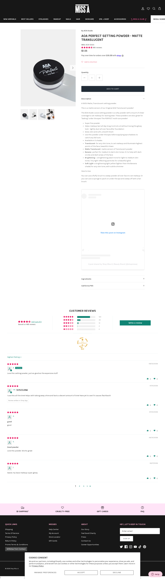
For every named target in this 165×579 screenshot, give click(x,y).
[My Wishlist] (148, 9)
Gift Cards (53, 541)
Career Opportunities (90, 544)
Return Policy (10, 541)
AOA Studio (88, 31)
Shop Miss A (14, 568)
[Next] (73, 68)
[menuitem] (10, 19)
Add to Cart (113, 89)
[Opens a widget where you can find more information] (155, 574)
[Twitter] (121, 546)
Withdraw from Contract (16, 549)
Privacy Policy (38, 566)
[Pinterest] (144, 546)
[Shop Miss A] (82, 9)
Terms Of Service (12, 533)
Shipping (9, 529)
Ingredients (86, 279)
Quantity (84, 72)
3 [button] (83, 486)
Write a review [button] (135, 323)
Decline (117, 572)
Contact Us (86, 541)
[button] (87, 47)
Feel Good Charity (88, 533)
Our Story (85, 529)
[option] (48, 67)
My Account (54, 533)
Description (86, 99)
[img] (12, 364)
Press (83, 537)
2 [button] (79, 486)
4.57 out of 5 (36, 322)
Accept (81, 572)
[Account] (142, 8)
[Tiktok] (139, 546)
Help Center (54, 529)
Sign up (126, 538)
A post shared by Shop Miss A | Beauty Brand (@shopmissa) (112, 264)
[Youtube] (135, 546)
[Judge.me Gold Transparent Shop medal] (82, 342)
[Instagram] (130, 546)
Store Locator (54, 537)
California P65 (87, 286)
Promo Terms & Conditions (16, 544)
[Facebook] (126, 546)
